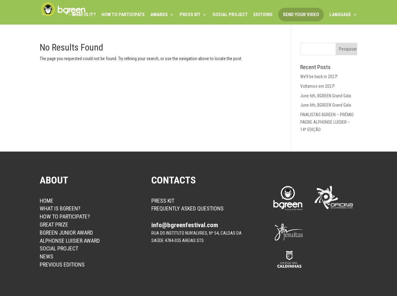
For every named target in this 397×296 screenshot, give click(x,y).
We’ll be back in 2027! (318, 76)
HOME (46, 200)
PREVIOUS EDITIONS (62, 264)
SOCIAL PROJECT (230, 14)
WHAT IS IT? (84, 14)
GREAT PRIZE (54, 224)
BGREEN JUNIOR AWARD (66, 232)
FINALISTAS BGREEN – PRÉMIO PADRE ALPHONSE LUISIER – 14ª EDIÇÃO (327, 122)
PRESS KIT (190, 14)
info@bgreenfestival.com (184, 225)
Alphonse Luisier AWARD (70, 240)
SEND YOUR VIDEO (301, 14)
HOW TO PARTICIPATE (123, 14)
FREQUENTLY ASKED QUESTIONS (187, 208)
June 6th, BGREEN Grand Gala (325, 95)
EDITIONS (263, 14)
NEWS (46, 256)
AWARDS (159, 14)
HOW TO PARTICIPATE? (65, 216)
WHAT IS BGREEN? (60, 208)
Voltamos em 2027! (317, 86)
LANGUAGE (340, 14)
